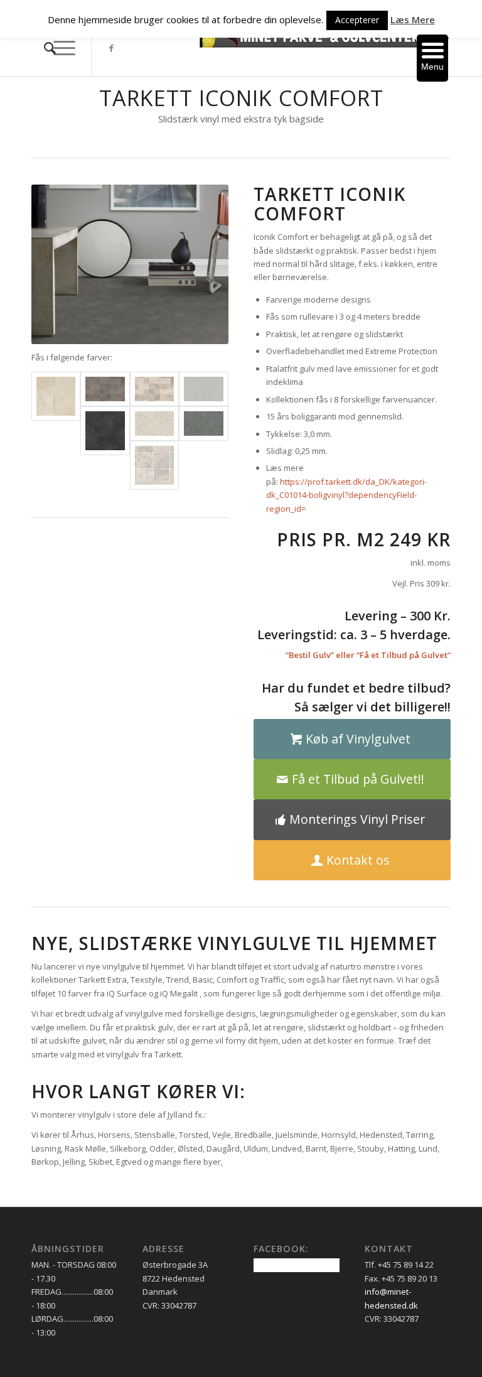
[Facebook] (111, 47)
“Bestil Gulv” (310, 655)
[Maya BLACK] (104, 430)
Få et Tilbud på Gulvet (403, 655)
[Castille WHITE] (55, 396)
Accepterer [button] (357, 20)
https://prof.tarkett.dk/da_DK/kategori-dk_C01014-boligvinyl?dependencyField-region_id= (346, 495)
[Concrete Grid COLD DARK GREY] (104, 389)
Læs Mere (412, 19)
